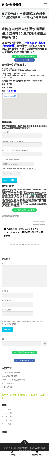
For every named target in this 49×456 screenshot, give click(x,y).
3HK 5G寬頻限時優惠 (9, 376)
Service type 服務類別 (10, 160)
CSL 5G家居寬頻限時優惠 (11, 372)
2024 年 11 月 (7, 417)
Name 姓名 (6, 132)
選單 (44, 4)
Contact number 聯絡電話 (12, 141)
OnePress (33, 448)
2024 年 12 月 (7, 413)
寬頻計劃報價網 (11, 4)
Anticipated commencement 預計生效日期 (19, 169)
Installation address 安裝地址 (15, 150)
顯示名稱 (6, 291)
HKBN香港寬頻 (7, 387)
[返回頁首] (25, 443)
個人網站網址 (7, 310)
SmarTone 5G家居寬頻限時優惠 (13, 380)
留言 (4, 264)
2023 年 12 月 (7, 420)
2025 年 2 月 (6, 409)
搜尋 (3, 339)
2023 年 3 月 (6, 424)
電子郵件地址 (7, 300)
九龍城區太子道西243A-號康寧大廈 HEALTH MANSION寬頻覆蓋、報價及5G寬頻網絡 (23, 232)
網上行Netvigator (8, 383)
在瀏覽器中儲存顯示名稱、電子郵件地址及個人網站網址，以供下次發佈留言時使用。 (24, 322)
